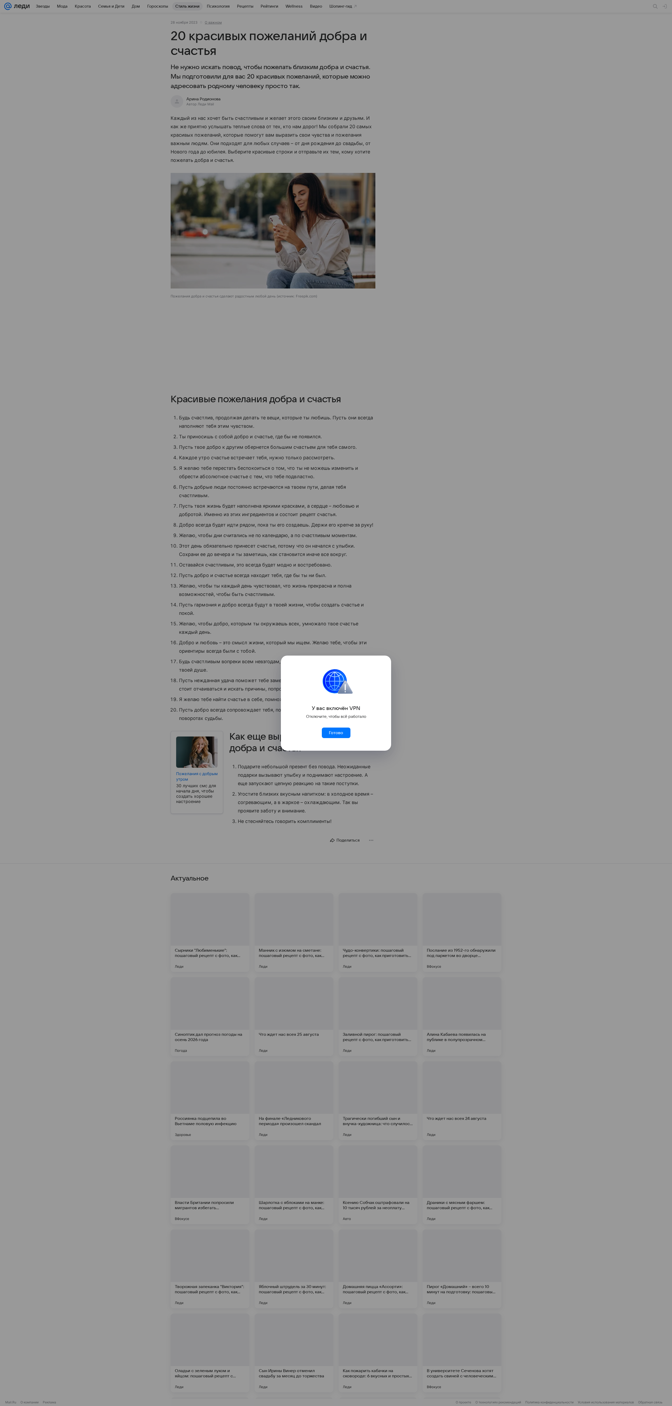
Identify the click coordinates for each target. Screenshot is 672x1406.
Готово (336, 732)
